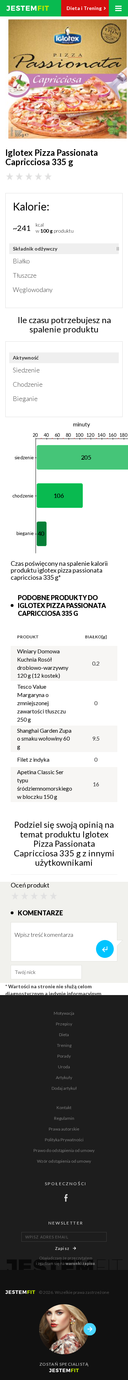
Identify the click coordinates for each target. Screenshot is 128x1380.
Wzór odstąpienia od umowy (64, 1161)
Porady (64, 1056)
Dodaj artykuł (64, 1088)
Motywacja (64, 1013)
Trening (64, 1045)
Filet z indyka (33, 759)
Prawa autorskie (64, 1129)
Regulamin (64, 1118)
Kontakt (64, 1107)
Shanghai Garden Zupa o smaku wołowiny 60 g (44, 738)
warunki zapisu (80, 1263)
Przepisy (64, 1024)
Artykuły (64, 1077)
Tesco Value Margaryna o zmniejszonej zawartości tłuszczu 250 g (41, 702)
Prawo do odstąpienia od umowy (64, 1150)
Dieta (64, 1034)
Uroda (64, 1066)
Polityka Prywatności (64, 1139)
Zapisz (62, 1248)
